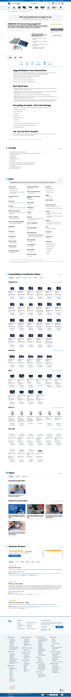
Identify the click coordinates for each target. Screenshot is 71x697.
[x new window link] (47, 629)
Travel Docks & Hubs (27, 641)
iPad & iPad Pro (11, 674)
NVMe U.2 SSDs (11, 643)
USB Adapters (40, 647)
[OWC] (14, 3)
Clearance (53, 649)
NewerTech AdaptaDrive (39, 259)
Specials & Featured (55, 648)
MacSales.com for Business (31, 628)
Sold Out (57, 29)
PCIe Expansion (41, 662)
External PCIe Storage (41, 665)
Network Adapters (26, 643)
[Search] (50, 3)
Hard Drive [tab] (17, 476)
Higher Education (55, 655)
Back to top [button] (60, 546)
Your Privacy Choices (11, 696)
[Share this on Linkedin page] (55, 35)
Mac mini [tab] (41, 277)
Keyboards (54, 641)
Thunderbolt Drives (12, 654)
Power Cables (26, 658)
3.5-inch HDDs (11, 644)
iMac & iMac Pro (11, 669)
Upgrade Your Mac (55, 665)
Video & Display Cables (41, 649)
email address (44, 626)
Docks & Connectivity (27, 637)
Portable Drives (11, 655)
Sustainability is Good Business (31, 622)
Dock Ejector (26, 665)
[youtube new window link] (45, 629)
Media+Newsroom (29, 625)
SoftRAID (25, 671)
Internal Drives (12, 637)
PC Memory (40, 660)
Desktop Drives (11, 653)
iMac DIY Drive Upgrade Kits (13, 648)
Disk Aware (25, 664)
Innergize (25, 666)
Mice (53, 642)
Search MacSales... (34, 3)
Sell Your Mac (11, 681)
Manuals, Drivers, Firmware (56, 667)
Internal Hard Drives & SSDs (37, 19)
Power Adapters (26, 655)
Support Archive (54, 671)
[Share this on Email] (61, 35)
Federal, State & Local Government (57, 661)
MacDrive (25, 667)
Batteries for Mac (26, 654)
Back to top (60, 148)
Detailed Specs (12, 328)
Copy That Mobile (26, 663)
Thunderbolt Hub (26, 640)
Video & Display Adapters (27, 644)
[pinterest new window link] (49, 629)
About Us (18, 622)
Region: (45, 0)
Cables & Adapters (41, 637)
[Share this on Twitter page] (56, 35)
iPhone (10, 675)
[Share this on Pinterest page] (60, 35)
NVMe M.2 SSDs (11, 642)
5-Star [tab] (17, 561)
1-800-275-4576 (53, 0)
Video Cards (54, 640)
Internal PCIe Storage (41, 667)
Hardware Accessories (41, 674)
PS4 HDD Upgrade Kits (12, 649)
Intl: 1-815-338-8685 (60, 0)
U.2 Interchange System (41, 666)
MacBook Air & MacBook (13, 668)
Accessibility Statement (21, 628)
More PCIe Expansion (41, 669)
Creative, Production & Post (56, 653)
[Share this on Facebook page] (58, 35)
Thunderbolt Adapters (41, 641)
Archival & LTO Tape (12, 661)
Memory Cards (26, 649)
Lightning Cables (40, 648)
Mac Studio (11, 672)
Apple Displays (11, 679)
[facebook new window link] (41, 629)
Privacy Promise (29, 627)
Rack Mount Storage (12, 660)
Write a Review (14, 555)
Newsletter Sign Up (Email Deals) (57, 647)
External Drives (12, 651)
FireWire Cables (40, 654)
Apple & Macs (11, 665)
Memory (39, 657)
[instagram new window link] (43, 629)
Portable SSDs (11, 656)
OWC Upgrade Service (55, 672)
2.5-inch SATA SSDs (12, 640)
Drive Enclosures (11, 663)
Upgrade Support (55, 663)
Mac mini (10, 673)
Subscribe (59, 627)
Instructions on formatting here (19, 202)
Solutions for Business (56, 651)
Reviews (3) (60, 24)
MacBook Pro (11, 667)
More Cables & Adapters (41, 655)
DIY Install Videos (55, 666)
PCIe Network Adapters (41, 668)
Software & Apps (27, 660)
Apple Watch (11, 676)
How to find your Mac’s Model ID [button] (56, 282)
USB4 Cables (40, 642)
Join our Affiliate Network (21, 625)
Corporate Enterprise (55, 654)
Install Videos (12, 298)
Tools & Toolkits (40, 673)
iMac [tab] (30, 277)
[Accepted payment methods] (52, 695)
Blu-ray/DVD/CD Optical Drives (14, 662)
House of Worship (55, 658)
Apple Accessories (12, 680)
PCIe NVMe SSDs (12, 641)
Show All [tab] (11, 277)
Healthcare (54, 660)
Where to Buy (19, 627)
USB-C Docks (26, 642)
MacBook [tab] (24, 277)
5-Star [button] (43, 550)
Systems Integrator (55, 659)
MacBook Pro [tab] (18, 277)
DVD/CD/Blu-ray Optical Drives (14, 647)
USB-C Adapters (40, 644)
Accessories (40, 671)
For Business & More (37, 0)
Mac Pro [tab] (35, 277)
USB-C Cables (40, 643)
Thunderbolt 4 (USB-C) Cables (42, 640)
